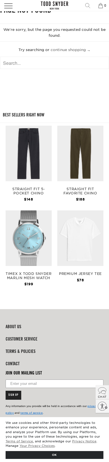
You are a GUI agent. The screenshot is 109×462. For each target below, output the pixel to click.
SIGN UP (13, 395)
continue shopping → (71, 49)
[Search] (90, 5)
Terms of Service (19, 441)
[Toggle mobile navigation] (16, 5)
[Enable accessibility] (102, 406)
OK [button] (54, 454)
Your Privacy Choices (37, 445)
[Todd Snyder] (54, 5)
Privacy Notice (84, 441)
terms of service (31, 412)
